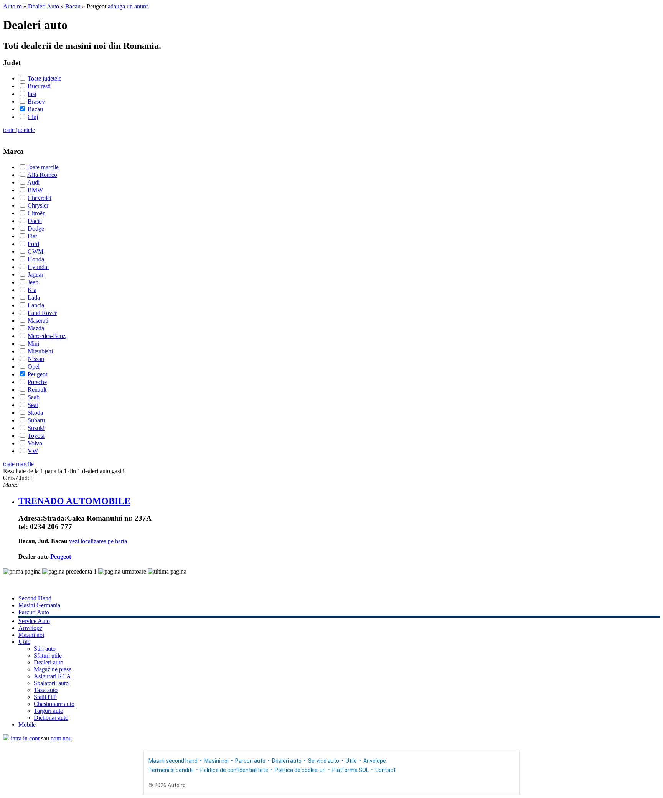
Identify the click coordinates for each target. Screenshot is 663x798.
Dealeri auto (48, 662)
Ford (33, 244)
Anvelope (30, 628)
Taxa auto (46, 690)
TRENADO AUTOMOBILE (74, 501)
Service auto (323, 761)
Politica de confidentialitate (234, 770)
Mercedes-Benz (47, 336)
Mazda (36, 328)
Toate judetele (44, 78)
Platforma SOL (350, 770)
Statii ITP (45, 697)
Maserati (38, 320)
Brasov (36, 101)
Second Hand (34, 598)
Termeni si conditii (171, 770)
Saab (34, 397)
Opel (34, 366)
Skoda (35, 412)
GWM (35, 251)
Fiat (32, 236)
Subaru (36, 420)
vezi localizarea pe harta (98, 541)
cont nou (61, 738)
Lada (34, 297)
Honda (36, 259)
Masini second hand (173, 761)
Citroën (37, 213)
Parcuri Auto (33, 612)
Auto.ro (12, 6)
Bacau (73, 6)
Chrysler (38, 205)
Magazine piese (52, 669)
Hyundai (38, 267)
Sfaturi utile (48, 655)
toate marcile (18, 464)
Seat (33, 405)
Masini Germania (39, 605)
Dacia (35, 221)
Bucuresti (39, 86)
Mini (33, 343)
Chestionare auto (54, 704)
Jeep (33, 282)
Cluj (33, 117)
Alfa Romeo (42, 174)
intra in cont (25, 738)
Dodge (36, 228)
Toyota (36, 435)
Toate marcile (42, 167)
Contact (385, 770)
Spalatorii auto (51, 683)
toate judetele (19, 130)
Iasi (32, 94)
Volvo (35, 443)
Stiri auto (45, 648)
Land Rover (42, 313)
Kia (32, 290)
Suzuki (36, 428)
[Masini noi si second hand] (6, 738)
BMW (35, 190)
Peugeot (37, 374)
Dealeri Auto (44, 6)
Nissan (36, 359)
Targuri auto (48, 710)
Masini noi (31, 634)
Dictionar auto (51, 717)
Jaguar (35, 274)
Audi (33, 182)
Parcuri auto (250, 761)
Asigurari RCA (52, 676)
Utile (24, 641)
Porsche (37, 382)
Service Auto (34, 621)
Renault (37, 389)
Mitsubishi (40, 351)
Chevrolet (39, 198)
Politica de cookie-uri (300, 770)
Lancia (36, 305)
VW (33, 451)
